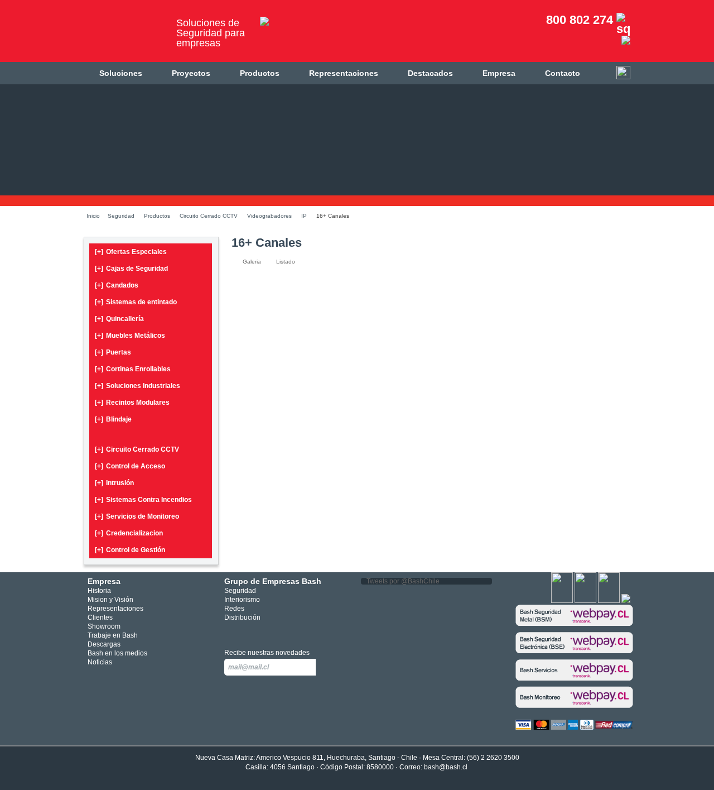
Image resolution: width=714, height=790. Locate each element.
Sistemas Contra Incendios (143, 500)
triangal (280, 631)
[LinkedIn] (625, 601)
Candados (116, 285)
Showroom (104, 626)
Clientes (100, 617)
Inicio (93, 216)
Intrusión (114, 483)
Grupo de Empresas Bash (272, 581)
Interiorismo (242, 600)
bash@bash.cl (445, 767)
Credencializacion (129, 533)
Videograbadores (269, 216)
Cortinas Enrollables (133, 369)
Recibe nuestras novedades (267, 653)
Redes (234, 608)
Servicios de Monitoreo (137, 516)
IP (304, 216)
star (264, 631)
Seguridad (121, 216)
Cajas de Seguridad (131, 268)
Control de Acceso (130, 466)
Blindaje (113, 419)
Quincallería (119, 319)
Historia (99, 591)
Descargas (104, 644)
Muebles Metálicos (130, 335)
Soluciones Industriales (137, 386)
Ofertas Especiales (131, 252)
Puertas (113, 352)
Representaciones (343, 73)
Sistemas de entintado (136, 302)
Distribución (242, 617)
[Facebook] (562, 601)
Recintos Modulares (132, 402)
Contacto (562, 73)
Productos (259, 73)
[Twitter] (585, 601)
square (230, 631)
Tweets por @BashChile (403, 581)
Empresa (499, 73)
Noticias (100, 662)
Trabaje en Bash (113, 635)
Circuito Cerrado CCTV (209, 216)
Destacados (430, 73)
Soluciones (120, 73)
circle (247, 631)
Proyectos (191, 73)
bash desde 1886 (125, 35)
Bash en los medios (117, 653)
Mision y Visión (110, 600)
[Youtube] (609, 601)
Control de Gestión (130, 550)
